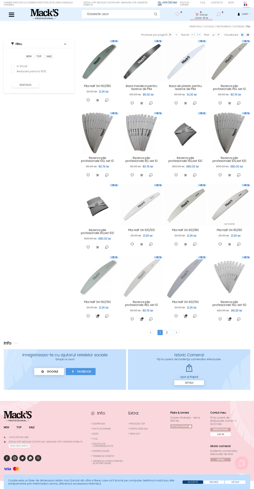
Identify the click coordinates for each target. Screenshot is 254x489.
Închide (214, 482)
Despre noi (99, 424)
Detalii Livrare (179, 426)
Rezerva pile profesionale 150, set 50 (229, 303)
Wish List (135, 434)
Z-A (198, 34)
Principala (195, 26)
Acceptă (193, 482)
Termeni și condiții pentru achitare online (108, 462)
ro (245, 2)
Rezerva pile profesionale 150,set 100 (185, 159)
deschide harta (19, 445)
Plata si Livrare (184, 3)
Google (52, 371)
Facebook (84, 371)
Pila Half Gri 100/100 (141, 230)
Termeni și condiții (103, 456)
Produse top (137, 424)
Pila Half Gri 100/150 (185, 302)
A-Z (193, 34)
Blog (231, 2)
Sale (49, 56)
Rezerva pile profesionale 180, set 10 (141, 303)
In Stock (22, 66)
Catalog (209, 26)
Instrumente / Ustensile (230, 26)
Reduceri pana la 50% (31, 71)
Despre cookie (101, 451)
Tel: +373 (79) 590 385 (167, 3)
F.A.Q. (202, 2)
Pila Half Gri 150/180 (97, 86)
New (29, 56)
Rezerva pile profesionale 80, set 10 (141, 159)
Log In (220, 434)
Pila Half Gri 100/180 (185, 230)
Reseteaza (25, 84)
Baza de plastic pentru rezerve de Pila (185, 87)
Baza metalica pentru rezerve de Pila (141, 87)
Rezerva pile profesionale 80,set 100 (97, 231)
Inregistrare (220, 429)
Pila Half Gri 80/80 (229, 230)
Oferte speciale (139, 429)
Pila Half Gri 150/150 (97, 302)
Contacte (217, 2)
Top (38, 56)
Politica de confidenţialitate (103, 445)
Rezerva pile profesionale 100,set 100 (229, 159)
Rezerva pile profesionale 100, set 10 (97, 159)
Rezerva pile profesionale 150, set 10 (229, 87)
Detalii (189, 383)
